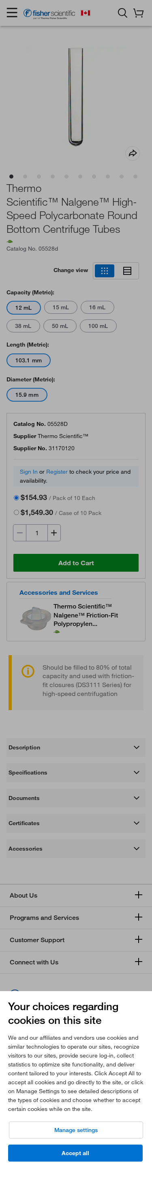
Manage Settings (76, 1130)
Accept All (75, 1153)
